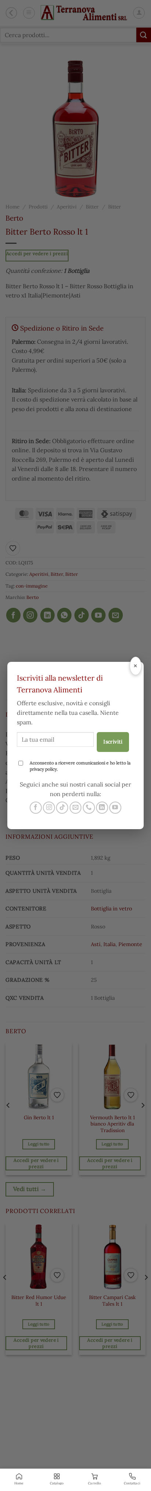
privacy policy (43, 769)
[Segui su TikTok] (62, 808)
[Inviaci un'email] (76, 808)
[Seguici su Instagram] (49, 808)
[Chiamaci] (89, 808)
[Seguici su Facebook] (36, 808)
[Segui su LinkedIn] (102, 808)
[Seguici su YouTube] (115, 808)
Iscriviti (112, 741)
